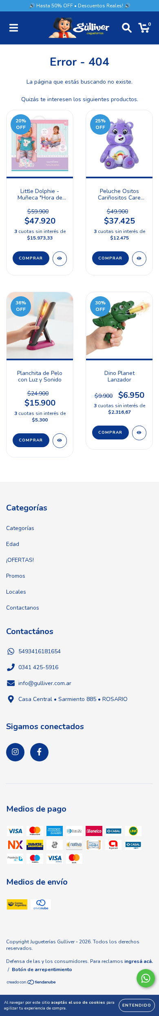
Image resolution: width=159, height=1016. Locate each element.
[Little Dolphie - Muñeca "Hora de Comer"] (60, 258)
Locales (16, 592)
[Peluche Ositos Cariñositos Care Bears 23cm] (139, 258)
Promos (15, 576)
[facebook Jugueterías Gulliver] (39, 752)
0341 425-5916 (38, 667)
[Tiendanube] (31, 983)
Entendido (136, 1005)
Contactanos (22, 608)
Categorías (20, 528)
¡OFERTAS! (20, 560)
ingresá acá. (138, 961)
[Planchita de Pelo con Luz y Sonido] (60, 440)
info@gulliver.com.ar (44, 683)
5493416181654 (39, 651)
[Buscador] (127, 28)
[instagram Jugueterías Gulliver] (15, 752)
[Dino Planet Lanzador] (139, 433)
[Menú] (13, 28)
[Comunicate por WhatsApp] (146, 978)
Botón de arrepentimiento (42, 969)
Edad (12, 544)
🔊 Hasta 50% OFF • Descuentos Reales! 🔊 (79, 5)
